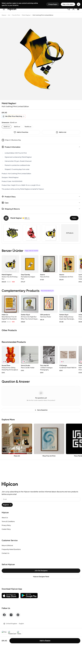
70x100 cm (28, 126)
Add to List (62, 132)
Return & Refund (7, 545)
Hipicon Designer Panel (41, 577)
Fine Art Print (16, 15)
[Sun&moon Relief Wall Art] (68, 355)
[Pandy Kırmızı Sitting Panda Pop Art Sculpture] (10, 355)
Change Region (52, 4)
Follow (74, 218)
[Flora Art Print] (49, 264)
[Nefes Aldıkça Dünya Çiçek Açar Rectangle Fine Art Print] (68, 304)
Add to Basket (45, 641)
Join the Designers (41, 571)
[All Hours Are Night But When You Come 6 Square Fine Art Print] (29, 304)
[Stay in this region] (78, 4)
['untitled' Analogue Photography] (49, 355)
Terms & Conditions (8, 521)
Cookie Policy (6, 529)
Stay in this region (68, 4)
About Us (5, 518)
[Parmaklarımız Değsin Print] (29, 264)
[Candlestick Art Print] (68, 264)
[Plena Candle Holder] (29, 355)
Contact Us (5, 553)
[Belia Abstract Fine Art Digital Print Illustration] (10, 304)
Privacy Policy (6, 525)
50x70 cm (17, 126)
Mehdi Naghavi (26, 15)
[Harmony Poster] (49, 304)
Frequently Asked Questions (11, 549)
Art (9, 15)
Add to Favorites (22, 132)
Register (6, 505)
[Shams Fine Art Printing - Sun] (10, 264)
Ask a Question (42, 410)
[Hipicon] (12, 9)
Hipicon (4, 15)
